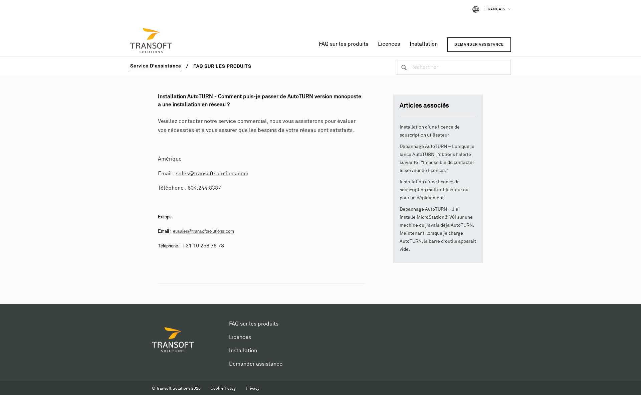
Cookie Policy (223, 389)
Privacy (252, 389)
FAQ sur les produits (343, 44)
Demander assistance (255, 364)
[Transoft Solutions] (151, 41)
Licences (389, 44)
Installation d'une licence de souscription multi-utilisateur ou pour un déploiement (434, 190)
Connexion (449, 9)
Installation (424, 44)
